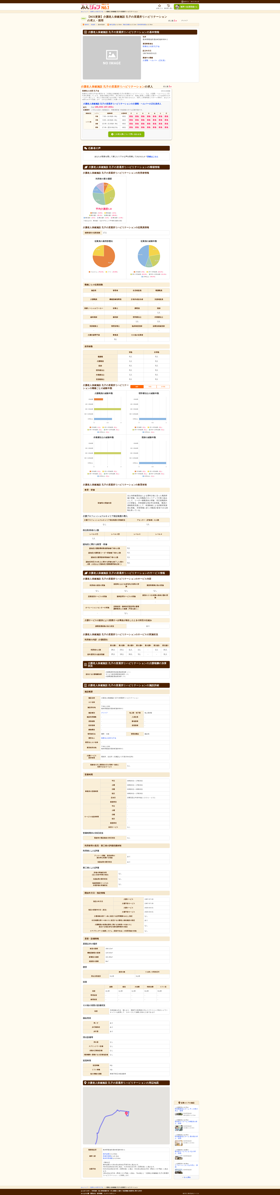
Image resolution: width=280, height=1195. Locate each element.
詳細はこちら (152, 156)
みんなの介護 (85, 1193)
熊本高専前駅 (141, 24)
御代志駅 (112, 24)
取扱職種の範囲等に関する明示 (132, 1191)
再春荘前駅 (126, 24)
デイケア (104, 713)
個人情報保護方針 (103, 1191)
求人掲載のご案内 (116, 1191)
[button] (126, 1114)
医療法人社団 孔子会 (96, 11)
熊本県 (87, 24)
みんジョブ (84, 11)
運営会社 (93, 1193)
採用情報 (99, 1193)
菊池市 (93, 24)
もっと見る (187, 1177)
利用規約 (94, 1191)
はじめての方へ (86, 1191)
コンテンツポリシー (110, 1193)
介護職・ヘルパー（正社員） (154, 60)
